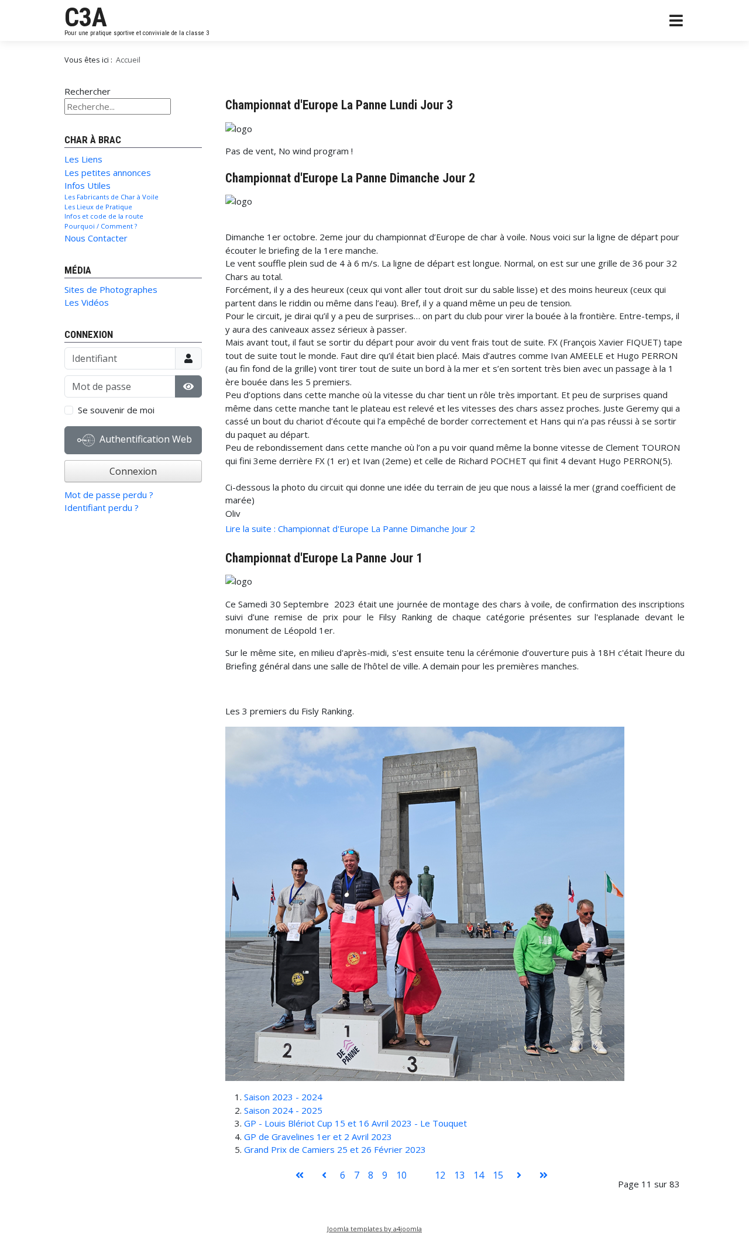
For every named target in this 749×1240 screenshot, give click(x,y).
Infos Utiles (87, 185)
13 (459, 1175)
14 (478, 1175)
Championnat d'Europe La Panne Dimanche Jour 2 (350, 178)
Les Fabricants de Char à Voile (111, 196)
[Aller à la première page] (299, 1175)
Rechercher (87, 91)
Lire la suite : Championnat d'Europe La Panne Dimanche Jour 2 (350, 528)
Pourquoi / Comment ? (100, 226)
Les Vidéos (86, 302)
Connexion (133, 471)
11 (420, 1175)
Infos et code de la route (103, 216)
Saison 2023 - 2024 (283, 1097)
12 (440, 1175)
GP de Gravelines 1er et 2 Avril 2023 (318, 1136)
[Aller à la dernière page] (543, 1175)
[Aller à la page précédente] (324, 1175)
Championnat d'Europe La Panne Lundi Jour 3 (339, 105)
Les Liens (83, 159)
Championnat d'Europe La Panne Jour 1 (323, 558)
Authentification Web (144, 439)
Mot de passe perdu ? (108, 494)
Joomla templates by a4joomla (374, 1228)
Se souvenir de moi (116, 410)
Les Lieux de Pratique (98, 206)
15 (498, 1175)
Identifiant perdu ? (101, 507)
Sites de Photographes (110, 289)
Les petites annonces (107, 172)
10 (401, 1175)
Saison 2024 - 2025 (283, 1110)
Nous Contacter (96, 238)
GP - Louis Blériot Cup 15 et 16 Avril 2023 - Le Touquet (355, 1123)
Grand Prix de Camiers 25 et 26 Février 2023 (335, 1149)
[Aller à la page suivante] (519, 1175)
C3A (85, 17)
